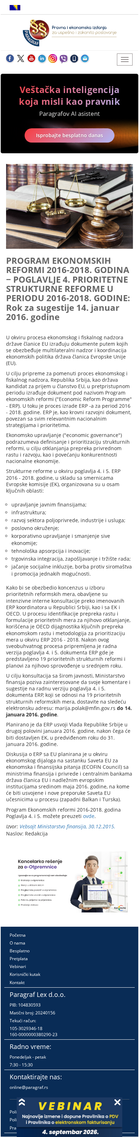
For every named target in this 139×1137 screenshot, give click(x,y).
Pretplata (19, 959)
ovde (88, 816)
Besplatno (20, 951)
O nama (17, 943)
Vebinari (18, 966)
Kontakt (17, 982)
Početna (18, 935)
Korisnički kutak (25, 974)
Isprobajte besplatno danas (69, 135)
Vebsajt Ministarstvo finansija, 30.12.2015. (67, 826)
